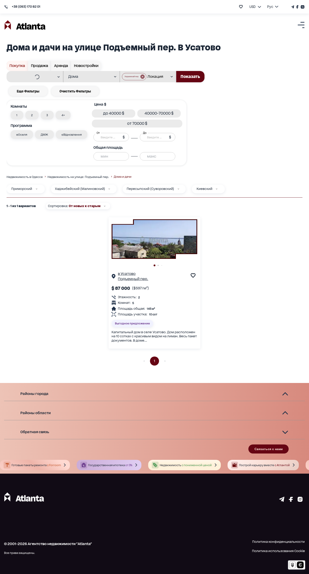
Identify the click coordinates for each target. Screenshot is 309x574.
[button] (134, 76)
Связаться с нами (268, 449)
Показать (190, 76)
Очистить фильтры (75, 91)
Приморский (21, 189)
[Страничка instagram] (300, 500)
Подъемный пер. (133, 279)
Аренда (61, 66)
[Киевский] (216, 189)
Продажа (39, 66)
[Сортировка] (104, 206)
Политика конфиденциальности (278, 541)
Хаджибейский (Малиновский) (80, 189)
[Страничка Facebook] (297, 7)
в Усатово (126, 274)
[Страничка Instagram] (302, 7)
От (98, 133)
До (145, 133)
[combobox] (31, 77)
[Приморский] (36, 189)
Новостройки (86, 66)
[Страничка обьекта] (113, 277)
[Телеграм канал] (293, 7)
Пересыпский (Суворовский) (150, 189)
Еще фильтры (28, 91)
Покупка (17, 66)
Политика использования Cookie (278, 551)
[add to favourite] (241, 6)
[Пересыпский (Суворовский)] (178, 189)
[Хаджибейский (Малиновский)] (109, 189)
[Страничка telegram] (281, 500)
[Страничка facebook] (291, 500)
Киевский (204, 189)
